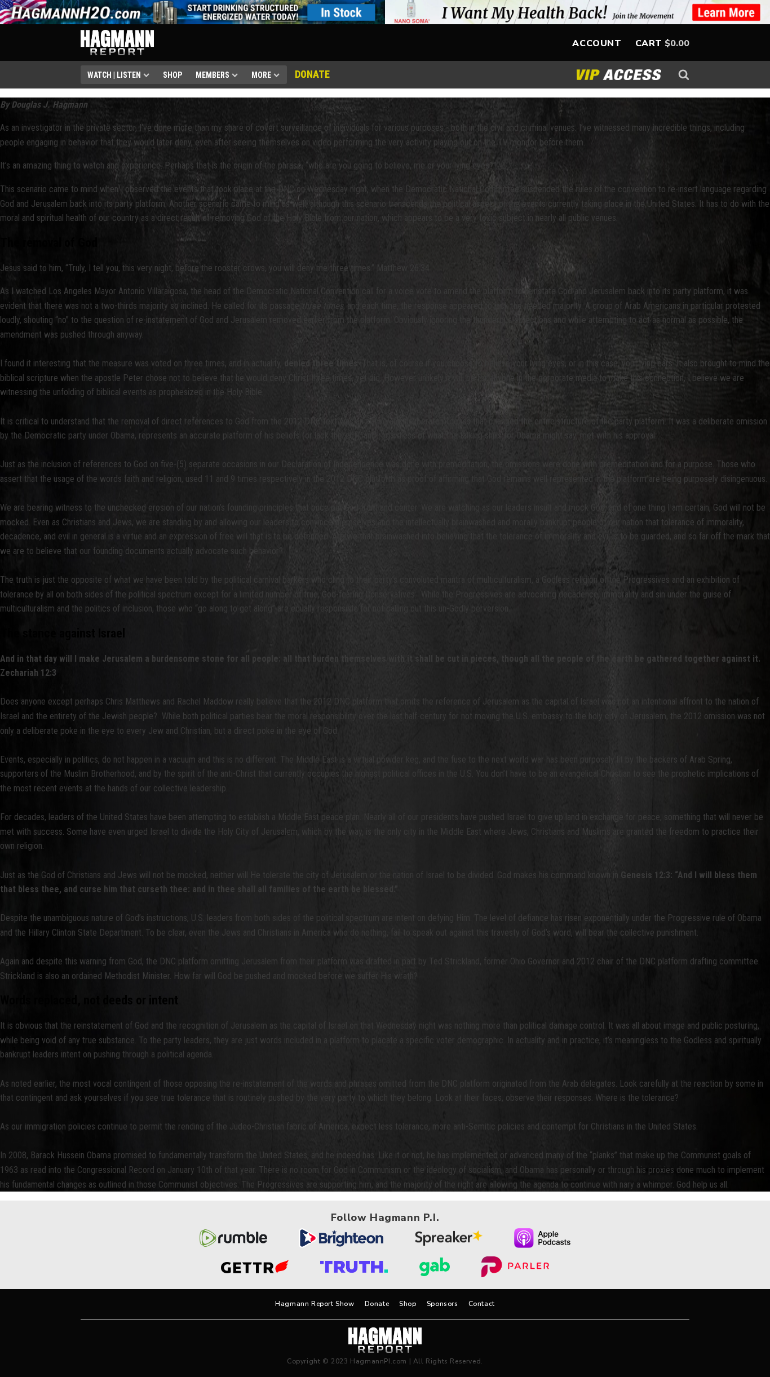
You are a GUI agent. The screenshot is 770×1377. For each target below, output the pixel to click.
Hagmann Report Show (314, 1303)
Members (212, 74)
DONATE (312, 74)
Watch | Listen (114, 74)
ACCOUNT (596, 43)
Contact (481, 1303)
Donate (377, 1303)
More (261, 74)
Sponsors (442, 1303)
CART (648, 43)
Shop (172, 74)
